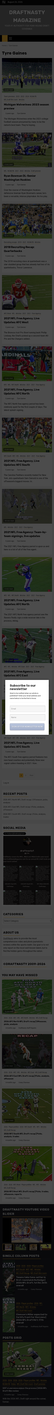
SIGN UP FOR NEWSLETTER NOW (27, 727)
